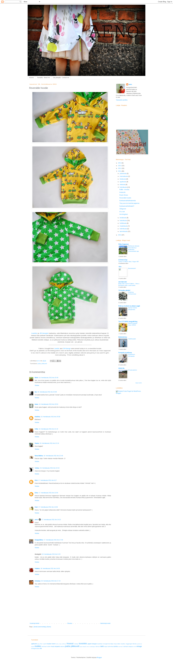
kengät (105, 643)
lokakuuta (123, 179)
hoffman (64, 643)
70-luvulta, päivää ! (124, 290)
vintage (139, 646)
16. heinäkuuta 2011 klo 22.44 (53, 456)
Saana (37, 443)
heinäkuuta (123, 187)
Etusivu (31, 77)
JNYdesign (67, 348)
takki (102, 646)
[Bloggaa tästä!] (53, 361)
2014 (120, 163)
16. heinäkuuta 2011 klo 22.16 (49, 443)
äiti (41, 648)
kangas (94, 644)
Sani (36, 507)
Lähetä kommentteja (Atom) (42, 627)
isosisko (83, 643)
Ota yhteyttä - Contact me (61, 77)
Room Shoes (123, 195)
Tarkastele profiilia (121, 100)
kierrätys (110, 643)
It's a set (122, 211)
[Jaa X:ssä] (55, 361)
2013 (120, 165)
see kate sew (122, 282)
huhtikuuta (123, 223)
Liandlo (56, 348)
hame (54, 644)
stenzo (97, 646)
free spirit (43, 643)
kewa (36, 404)
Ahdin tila (121, 368)
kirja (115, 643)
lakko (119, 643)
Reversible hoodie (125, 198)
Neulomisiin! (132, 268)
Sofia (36, 429)
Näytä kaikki (138, 382)
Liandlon (34, 333)
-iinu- (120, 266)
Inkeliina (37, 416)
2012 (120, 168)
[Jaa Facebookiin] (58, 361)
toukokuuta (123, 220)
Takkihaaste (132, 339)
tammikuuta (124, 231)
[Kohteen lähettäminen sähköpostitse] (51, 361)
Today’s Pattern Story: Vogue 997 (128, 261)
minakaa (37, 581)
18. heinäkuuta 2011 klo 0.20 (51, 554)
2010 (120, 235)
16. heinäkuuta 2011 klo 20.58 (50, 416)
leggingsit (129, 643)
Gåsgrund (122, 209)
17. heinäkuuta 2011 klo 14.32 (51, 519)
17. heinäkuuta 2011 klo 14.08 (48, 507)
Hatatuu (37, 568)
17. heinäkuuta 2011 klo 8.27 (47, 480)
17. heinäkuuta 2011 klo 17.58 (53, 540)
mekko (38, 646)
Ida (36, 392)
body (38, 643)
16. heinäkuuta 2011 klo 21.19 (48, 429)
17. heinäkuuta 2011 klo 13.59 (48, 493)
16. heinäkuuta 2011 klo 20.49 (47, 392)
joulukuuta (123, 173)
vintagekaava (35, 648)
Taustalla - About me (43, 77)
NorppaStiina (39, 540)
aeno (36, 519)
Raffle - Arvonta (124, 189)
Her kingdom (123, 214)
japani (90, 644)
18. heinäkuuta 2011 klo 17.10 (50, 581)
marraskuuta (124, 176)
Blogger (99, 657)
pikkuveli (44, 363)
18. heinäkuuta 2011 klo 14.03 (50, 568)
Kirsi (36, 480)
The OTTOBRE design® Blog (127, 321)
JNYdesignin (44, 333)
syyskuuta (123, 182)
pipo (81, 646)
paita (39, 363)
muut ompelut (55, 646)
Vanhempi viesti (105, 623)
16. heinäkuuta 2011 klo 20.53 (48, 404)
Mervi (36, 377)
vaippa (131, 646)
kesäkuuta (123, 218)
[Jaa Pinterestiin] (60, 361)
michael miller (46, 646)
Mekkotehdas (122, 337)
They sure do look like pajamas (129, 203)
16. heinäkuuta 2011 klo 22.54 (49, 468)
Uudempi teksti (34, 623)
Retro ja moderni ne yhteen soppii (129, 306)
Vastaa (37, 385)
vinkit (134, 646)
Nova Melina (39, 456)
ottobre (62, 646)
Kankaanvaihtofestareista (127, 200)
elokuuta (123, 184)
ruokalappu (92, 646)
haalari (49, 644)
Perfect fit (122, 192)
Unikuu (37, 468)
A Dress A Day (122, 260)
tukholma (110, 646)
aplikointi (34, 644)
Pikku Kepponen (123, 244)
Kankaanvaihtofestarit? (126, 206)
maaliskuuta (124, 226)
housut (70, 643)
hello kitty (58, 643)
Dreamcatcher (132, 370)
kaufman (100, 643)
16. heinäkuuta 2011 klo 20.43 (48, 377)
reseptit (84, 646)
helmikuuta (123, 229)
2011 (120, 171)
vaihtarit (125, 646)
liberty (134, 643)
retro (87, 646)
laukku (123, 643)
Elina (36, 493)
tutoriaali (120, 646)
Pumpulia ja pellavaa (125, 352)
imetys (76, 643)
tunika (116, 646)
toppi (105, 646)
